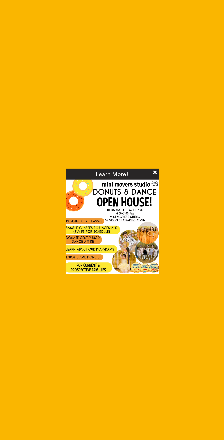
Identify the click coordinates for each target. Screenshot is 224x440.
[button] (155, 172)
